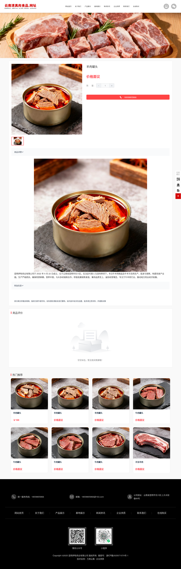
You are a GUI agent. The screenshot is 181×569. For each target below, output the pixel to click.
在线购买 (136, 6)
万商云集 (91, 558)
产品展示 (88, 6)
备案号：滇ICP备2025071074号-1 (113, 555)
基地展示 (97, 6)
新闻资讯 (107, 6)
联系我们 (126, 6)
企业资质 (117, 6)
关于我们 (78, 6)
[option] (90, 35)
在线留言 (178, 173)
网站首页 (68, 6)
